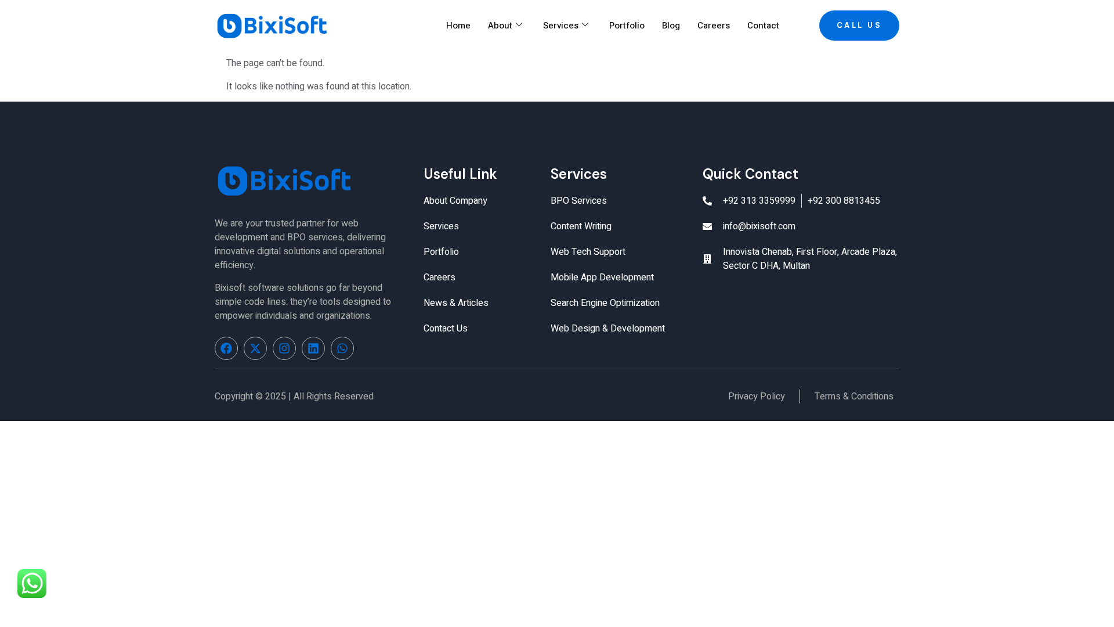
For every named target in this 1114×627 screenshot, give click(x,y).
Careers (713, 25)
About (500, 25)
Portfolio (627, 25)
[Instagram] (284, 348)
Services (560, 25)
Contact (763, 25)
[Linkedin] (313, 348)
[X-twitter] (255, 348)
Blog (671, 25)
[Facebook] (226, 348)
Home (458, 25)
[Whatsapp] (342, 348)
